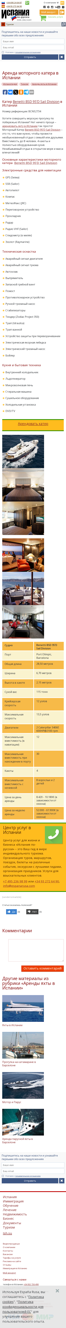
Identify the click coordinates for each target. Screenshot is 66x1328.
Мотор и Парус (11, 1102)
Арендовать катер (33, 423)
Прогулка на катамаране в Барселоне (19, 1063)
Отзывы (7, 1264)
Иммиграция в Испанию (15, 1268)
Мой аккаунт (9, 1272)
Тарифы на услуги (12, 1257)
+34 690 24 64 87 (14, 2)
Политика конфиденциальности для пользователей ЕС (22, 1307)
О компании (50, 2)
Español (62, 2)
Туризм (10, 24)
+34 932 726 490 (31, 1284)
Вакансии (8, 1254)
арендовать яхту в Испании (19, 126)
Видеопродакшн (11, 1243)
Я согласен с (23, 52)
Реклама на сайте (12, 1261)
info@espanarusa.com (19, 886)
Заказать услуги (55, 17)
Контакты (8, 1250)
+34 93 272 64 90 (14, 6)
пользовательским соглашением (28, 52)
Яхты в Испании (12, 1025)
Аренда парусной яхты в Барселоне (17, 1140)
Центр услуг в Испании (17, 830)
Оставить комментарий (43, 968)
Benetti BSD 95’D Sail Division (36, 101)
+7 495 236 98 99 (15, 881)
